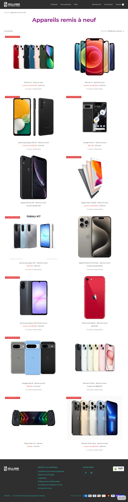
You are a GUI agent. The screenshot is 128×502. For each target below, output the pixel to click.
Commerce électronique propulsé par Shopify (29, 496)
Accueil (6, 12)
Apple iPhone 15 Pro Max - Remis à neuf (94, 263)
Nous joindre (66, 4)
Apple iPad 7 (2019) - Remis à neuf (94, 203)
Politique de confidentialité (49, 481)
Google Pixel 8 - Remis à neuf (33, 383)
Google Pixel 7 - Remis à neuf (94, 143)
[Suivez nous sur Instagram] (91, 473)
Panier (119, 4)
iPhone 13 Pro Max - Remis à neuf (95, 443)
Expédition (42, 478)
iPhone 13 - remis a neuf (33, 82)
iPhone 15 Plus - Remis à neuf (94, 383)
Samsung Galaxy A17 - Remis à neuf (33, 263)
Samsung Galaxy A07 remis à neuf (33, 323)
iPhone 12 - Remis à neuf (94, 82)
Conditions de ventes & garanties (51, 471)
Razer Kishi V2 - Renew (33, 443)
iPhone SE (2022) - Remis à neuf (94, 323)
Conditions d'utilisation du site (50, 485)
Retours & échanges (46, 475)
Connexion (108, 4)
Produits (54, 4)
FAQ (75, 4)
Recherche (96, 4)
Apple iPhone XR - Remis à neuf (33, 203)
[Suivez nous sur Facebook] (86, 473)
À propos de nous (45, 488)
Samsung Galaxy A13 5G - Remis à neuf (33, 143)
